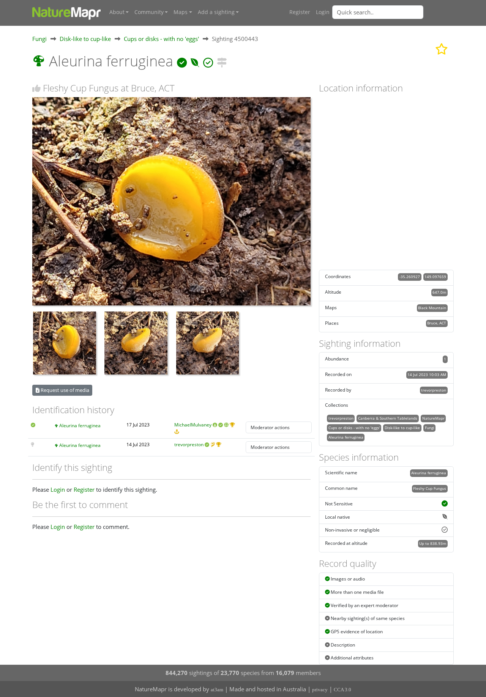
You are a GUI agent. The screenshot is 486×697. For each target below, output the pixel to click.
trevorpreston (189, 444)
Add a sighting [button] (216, 12)
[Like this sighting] (36, 88)
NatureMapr (433, 418)
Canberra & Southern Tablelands (387, 418)
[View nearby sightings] (222, 61)
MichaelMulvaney (192, 425)
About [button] (117, 12)
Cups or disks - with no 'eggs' (161, 38)
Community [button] (149, 12)
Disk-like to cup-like (85, 38)
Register (299, 12)
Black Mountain (432, 307)
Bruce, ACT (436, 323)
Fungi (39, 38)
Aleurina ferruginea (80, 425)
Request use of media (64, 390)
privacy (320, 689)
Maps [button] (181, 12)
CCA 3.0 (342, 689)
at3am (217, 689)
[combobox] (393, 12)
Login (323, 12)
